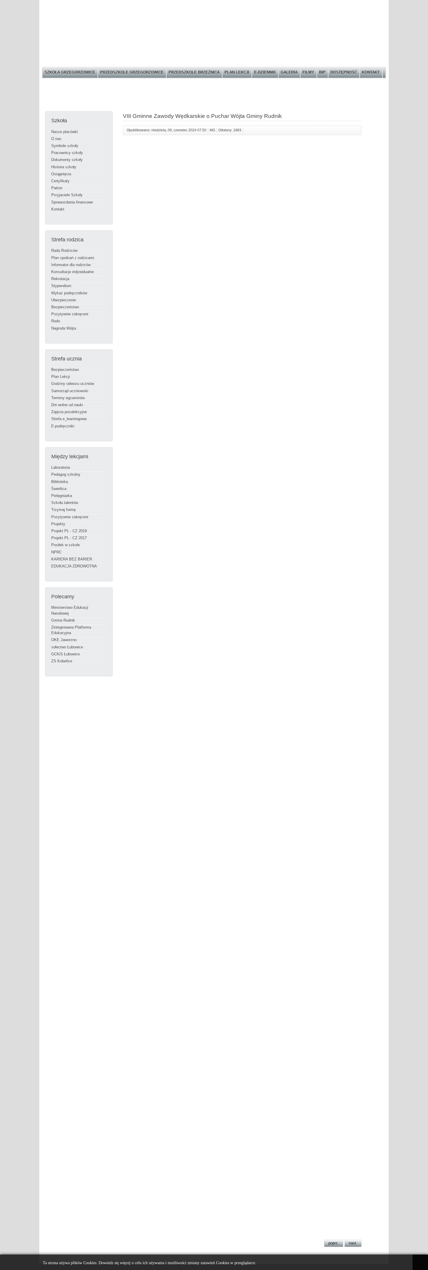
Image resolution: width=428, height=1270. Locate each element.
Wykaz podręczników (69, 293)
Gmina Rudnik (63, 620)
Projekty (58, 524)
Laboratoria (60, 467)
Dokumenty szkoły (67, 160)
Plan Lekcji (60, 376)
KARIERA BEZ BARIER (71, 559)
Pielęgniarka (61, 496)
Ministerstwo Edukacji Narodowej (69, 610)
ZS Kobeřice (61, 661)
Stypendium (61, 286)
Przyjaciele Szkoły (67, 195)
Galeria (289, 72)
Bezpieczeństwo (65, 307)
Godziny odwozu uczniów (72, 383)
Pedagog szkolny (65, 474)
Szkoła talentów (64, 502)
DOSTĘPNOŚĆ (343, 72)
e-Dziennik (265, 72)
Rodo (55, 321)
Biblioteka (59, 482)
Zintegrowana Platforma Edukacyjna (71, 630)
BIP (322, 72)
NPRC (56, 552)
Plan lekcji (236, 72)
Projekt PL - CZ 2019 (69, 531)
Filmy (308, 72)
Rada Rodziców (64, 250)
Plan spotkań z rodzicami (72, 258)
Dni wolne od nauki (67, 405)
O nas (56, 139)
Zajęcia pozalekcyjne (69, 412)
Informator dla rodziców (71, 265)
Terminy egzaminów (68, 398)
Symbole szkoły (64, 146)
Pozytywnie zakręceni (69, 314)
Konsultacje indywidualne (72, 272)
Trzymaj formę (63, 509)
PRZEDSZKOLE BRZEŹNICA (194, 72)
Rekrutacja (60, 279)
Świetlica (58, 489)
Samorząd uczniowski (69, 391)
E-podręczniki (62, 426)
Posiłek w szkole (65, 545)
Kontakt (371, 72)
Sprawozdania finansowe (72, 202)
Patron (56, 188)
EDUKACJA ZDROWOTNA (74, 566)
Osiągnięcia (61, 174)
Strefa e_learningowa (68, 419)
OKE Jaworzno (64, 640)
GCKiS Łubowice (65, 654)
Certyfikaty (60, 181)
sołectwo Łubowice (67, 647)
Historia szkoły (63, 167)
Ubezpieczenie (63, 300)
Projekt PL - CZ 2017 (69, 538)
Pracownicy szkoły (67, 153)
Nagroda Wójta (63, 328)
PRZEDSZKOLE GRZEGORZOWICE (132, 72)
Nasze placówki (64, 132)
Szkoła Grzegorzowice (70, 72)
